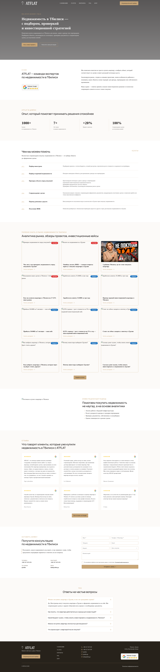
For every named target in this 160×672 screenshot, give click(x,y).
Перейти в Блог (80, 377)
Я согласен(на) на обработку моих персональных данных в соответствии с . (106, 562)
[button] (80, 599)
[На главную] (28, 647)
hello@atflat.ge (55, 567)
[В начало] (29, 3)
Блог (95, 3)
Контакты (82, 3)
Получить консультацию (49, 44)
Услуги (73, 3)
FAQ (90, 3)
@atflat (24, 567)
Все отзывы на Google (80, 515)
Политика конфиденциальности (130, 666)
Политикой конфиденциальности (122, 562)
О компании (64, 3)
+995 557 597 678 (26, 562)
